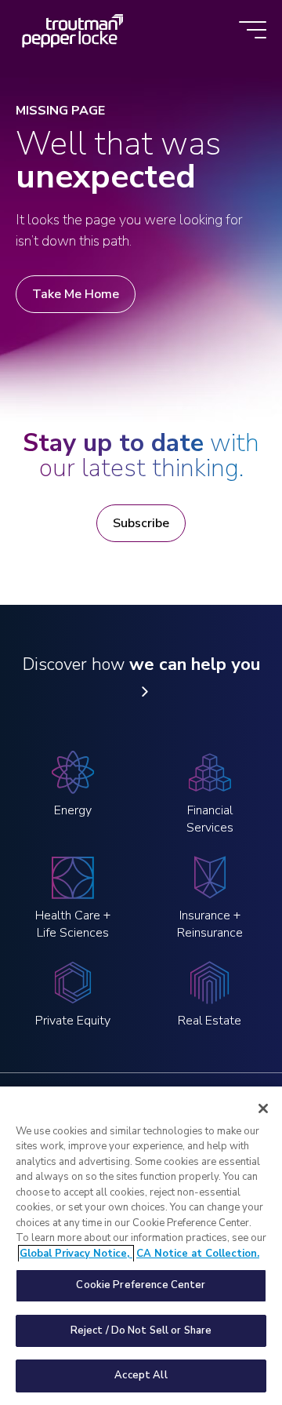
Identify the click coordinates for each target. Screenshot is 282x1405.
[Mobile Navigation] (252, 31)
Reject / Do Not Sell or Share (141, 1330)
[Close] (263, 1108)
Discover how (141, 664)
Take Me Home (75, 294)
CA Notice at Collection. (197, 1254)
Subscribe (141, 523)
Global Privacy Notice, (76, 1254)
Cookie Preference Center (140, 1285)
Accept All (140, 1375)
